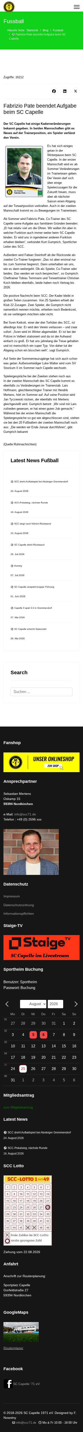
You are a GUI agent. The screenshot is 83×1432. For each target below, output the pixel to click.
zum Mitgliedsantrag (18, 1107)
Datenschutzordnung (18, 905)
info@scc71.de (25, 814)
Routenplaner (13, 1348)
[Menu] (77, 7)
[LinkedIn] (65, 91)
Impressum (11, 896)
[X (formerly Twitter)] (76, 91)
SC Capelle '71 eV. (26, 1384)
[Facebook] (54, 91)
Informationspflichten (18, 913)
